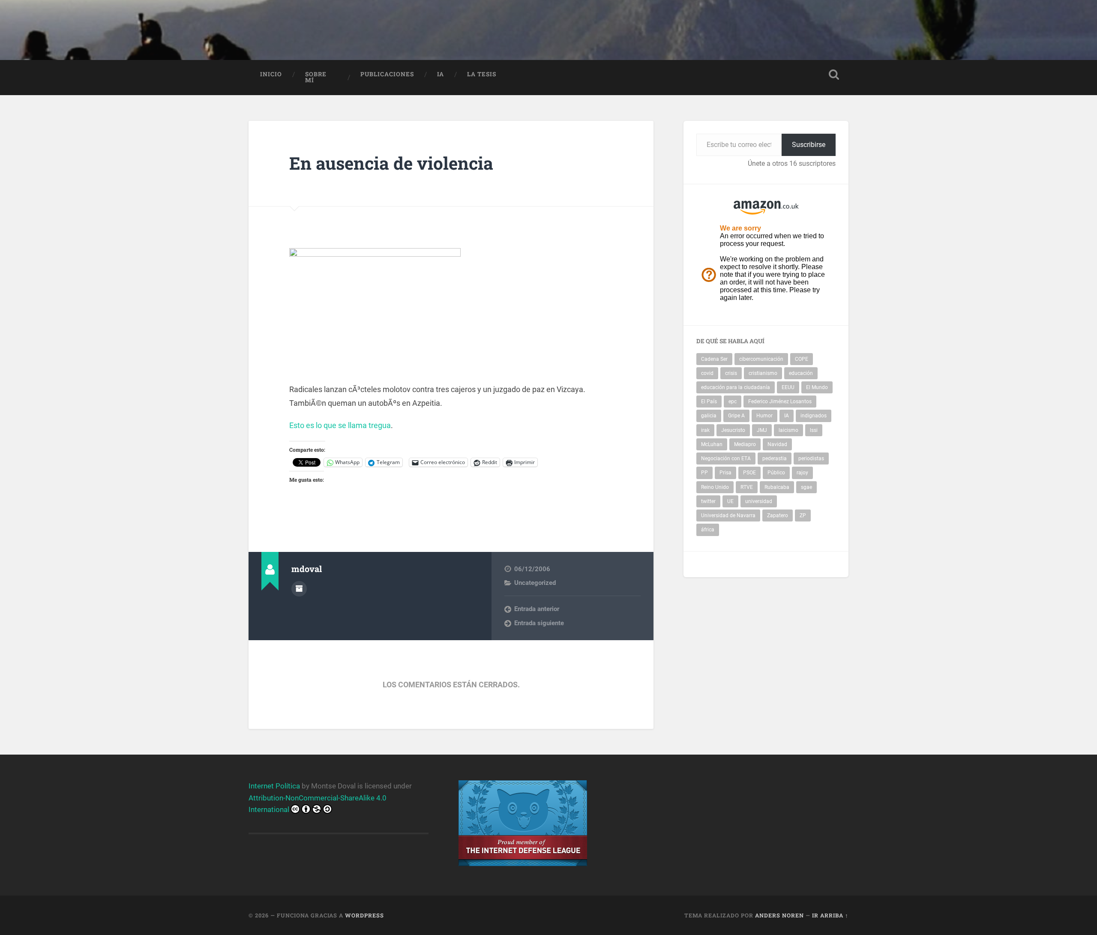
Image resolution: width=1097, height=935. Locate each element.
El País (709, 402)
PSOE (749, 473)
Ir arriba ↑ (830, 915)
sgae (806, 487)
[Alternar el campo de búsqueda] (833, 74)
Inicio (271, 74)
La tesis (481, 74)
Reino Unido (715, 487)
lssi (814, 430)
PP (704, 473)
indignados (813, 416)
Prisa (725, 473)
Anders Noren (779, 915)
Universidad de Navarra (728, 515)
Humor (764, 416)
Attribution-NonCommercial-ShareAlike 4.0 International (318, 804)
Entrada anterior (536, 609)
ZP (803, 515)
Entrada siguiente (539, 623)
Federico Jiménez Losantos (780, 402)
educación (801, 373)
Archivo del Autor (299, 588)
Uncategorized (535, 583)
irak (705, 430)
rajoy (802, 473)
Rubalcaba (776, 487)
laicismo (788, 430)
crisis (731, 373)
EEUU (788, 387)
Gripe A (736, 416)
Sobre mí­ (316, 77)
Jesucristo (733, 430)
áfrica (707, 530)
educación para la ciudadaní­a (735, 387)
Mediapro (745, 444)
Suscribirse (808, 145)
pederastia (774, 459)
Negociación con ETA (726, 459)
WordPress (364, 915)
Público (776, 473)
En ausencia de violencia (391, 163)
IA (440, 74)
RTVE (746, 487)
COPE (801, 359)
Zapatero (777, 515)
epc (732, 402)
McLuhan (711, 444)
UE (730, 501)
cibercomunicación (761, 359)
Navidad (777, 444)
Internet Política (274, 786)
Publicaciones (387, 74)
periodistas (811, 459)
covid (707, 373)
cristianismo (763, 373)
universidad (758, 501)
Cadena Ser (714, 359)
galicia (708, 416)
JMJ (762, 430)
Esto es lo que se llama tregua (340, 425)
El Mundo (817, 387)
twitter (708, 501)
